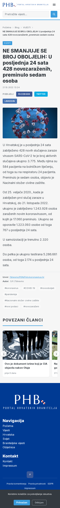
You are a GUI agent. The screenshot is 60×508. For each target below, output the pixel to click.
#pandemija (11, 294)
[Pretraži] (54, 14)
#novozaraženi (31, 306)
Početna (7, 27)
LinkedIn (10, 101)
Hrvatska (8, 434)
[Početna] (25, 5)
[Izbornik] (54, 5)
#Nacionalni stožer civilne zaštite (22, 300)
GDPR (50, 483)
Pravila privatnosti (37, 483)
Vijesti (6, 430)
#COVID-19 (29, 288)
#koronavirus (11, 288)
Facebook (24, 94)
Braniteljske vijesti (14, 443)
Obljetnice (9, 447)
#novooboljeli (47, 288)
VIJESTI (27, 27)
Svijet (6, 438)
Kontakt (7, 461)
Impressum (10, 465)
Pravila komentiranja (16, 483)
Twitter (41, 94)
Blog (17, 27)
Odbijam (39, 502)
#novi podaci (11, 306)
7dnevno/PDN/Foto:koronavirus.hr (27, 277)
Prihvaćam (21, 502)
